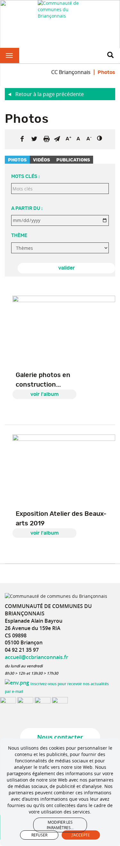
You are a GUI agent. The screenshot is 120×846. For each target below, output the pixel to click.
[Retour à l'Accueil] (60, 9)
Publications (73, 160)
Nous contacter (60, 737)
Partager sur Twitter (34, 139)
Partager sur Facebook (22, 139)
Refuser (39, 834)
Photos (17, 160)
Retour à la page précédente (49, 94)
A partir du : (27, 208)
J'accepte (81, 834)
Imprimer (46, 139)
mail (57, 139)
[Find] (110, 55)
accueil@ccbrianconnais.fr (36, 657)
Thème (19, 235)
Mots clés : (25, 176)
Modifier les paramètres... (60, 825)
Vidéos (41, 160)
